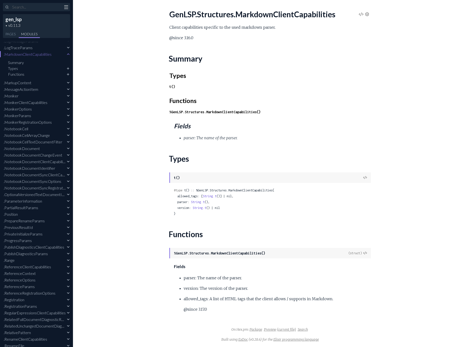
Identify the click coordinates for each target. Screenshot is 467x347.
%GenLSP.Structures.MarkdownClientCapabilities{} (215, 112)
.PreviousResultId (18, 227)
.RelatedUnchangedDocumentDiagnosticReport (43, 326)
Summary (16, 62)
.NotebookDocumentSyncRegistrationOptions (42, 188)
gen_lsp (13, 19)
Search (303, 329)
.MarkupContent (17, 82)
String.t (209, 196)
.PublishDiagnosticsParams (26, 253)
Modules (29, 34)
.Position (11, 214)
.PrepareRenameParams (24, 220)
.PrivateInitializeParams (23, 234)
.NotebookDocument (22, 148)
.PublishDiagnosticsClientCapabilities (34, 247)
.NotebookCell (16, 128)
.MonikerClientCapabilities (25, 102)
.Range (9, 260)
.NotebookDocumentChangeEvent (33, 155)
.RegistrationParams (20, 306)
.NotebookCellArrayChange (27, 135)
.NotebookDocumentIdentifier (29, 168)
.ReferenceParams (19, 286)
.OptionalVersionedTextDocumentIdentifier (40, 194)
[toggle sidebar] (66, 8)
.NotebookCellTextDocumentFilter (33, 142)
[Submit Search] (7, 7)
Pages (10, 34)
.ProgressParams (18, 240)
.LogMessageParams (21, 41)
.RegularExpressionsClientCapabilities (35, 312)
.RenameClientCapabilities (25, 339)
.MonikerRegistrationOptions (28, 122)
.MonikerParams (17, 115)
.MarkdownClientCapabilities (28, 54)
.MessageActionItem (21, 89)
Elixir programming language (296, 339)
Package (256, 329)
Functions (16, 74)
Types (13, 68)
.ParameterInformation (23, 201)
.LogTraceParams (18, 47)
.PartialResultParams (21, 207)
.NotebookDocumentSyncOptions (32, 181)
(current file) (286, 329)
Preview (270, 329)
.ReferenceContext (20, 273)
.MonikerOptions (18, 109)
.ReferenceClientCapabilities (27, 266)
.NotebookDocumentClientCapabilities (36, 161)
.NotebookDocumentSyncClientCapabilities (40, 174)
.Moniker (11, 96)
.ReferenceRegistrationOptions (29, 293)
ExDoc (243, 339)
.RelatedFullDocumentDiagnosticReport (37, 319)
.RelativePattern (17, 332)
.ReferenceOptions (20, 280)
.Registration (14, 299)
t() (172, 86)
